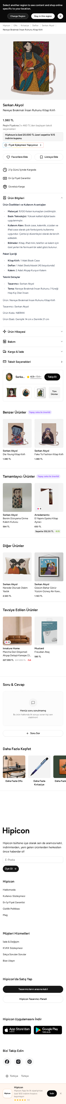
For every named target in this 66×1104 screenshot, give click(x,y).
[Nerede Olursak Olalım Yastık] (17, 566)
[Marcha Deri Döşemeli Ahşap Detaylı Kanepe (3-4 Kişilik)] (17, 631)
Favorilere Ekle (19, 156)
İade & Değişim (11, 941)
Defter (35, 25)
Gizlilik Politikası (11, 908)
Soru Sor (35, 733)
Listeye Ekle (51, 156)
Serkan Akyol (48, 25)
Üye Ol (8, 868)
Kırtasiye (25, 25)
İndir (52, 1093)
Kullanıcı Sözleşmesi (14, 896)
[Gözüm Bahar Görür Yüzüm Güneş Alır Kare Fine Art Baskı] (48, 566)
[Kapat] (60, 1093)
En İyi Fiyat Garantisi (14, 902)
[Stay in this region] (60, 16)
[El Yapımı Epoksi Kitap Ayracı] (48, 497)
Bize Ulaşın (9, 960)
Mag (5, 915)
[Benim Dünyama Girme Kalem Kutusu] (17, 497)
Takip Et (52, 376)
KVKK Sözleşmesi (13, 948)
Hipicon (6, 25)
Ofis (15, 25)
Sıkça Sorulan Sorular (14, 954)
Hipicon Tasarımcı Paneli (33, 999)
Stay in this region (43, 16)
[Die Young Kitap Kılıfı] (17, 433)
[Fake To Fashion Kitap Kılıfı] (48, 433)
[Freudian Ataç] (48, 631)
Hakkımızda (9, 889)
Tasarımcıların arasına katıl (33, 989)
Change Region (17, 16)
